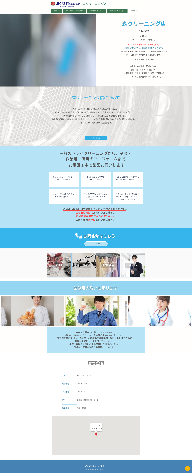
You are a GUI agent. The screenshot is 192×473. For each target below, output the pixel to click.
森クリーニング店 (94, 3)
